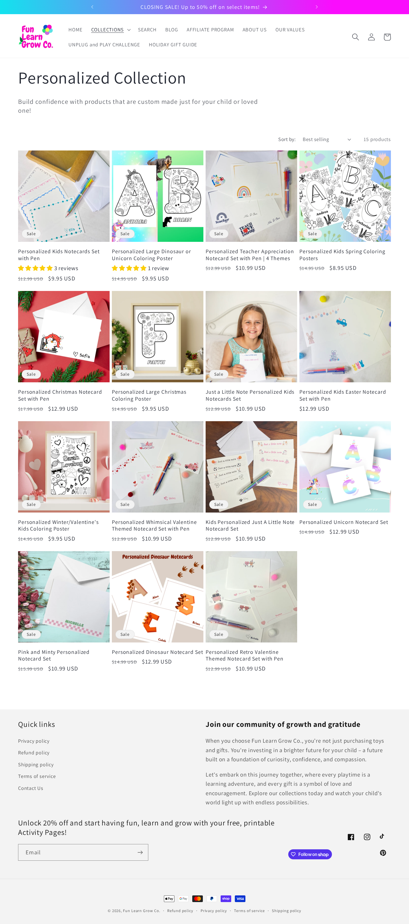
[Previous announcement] (92, 7)
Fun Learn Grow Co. (141, 910)
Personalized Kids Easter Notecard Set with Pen (342, 395)
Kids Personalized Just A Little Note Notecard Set (250, 525)
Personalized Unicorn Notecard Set (343, 522)
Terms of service (37, 776)
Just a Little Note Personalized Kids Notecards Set (250, 395)
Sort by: (286, 139)
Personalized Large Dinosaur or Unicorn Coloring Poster (151, 255)
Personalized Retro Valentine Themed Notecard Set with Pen (245, 655)
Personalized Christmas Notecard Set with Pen (60, 395)
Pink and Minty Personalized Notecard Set (54, 655)
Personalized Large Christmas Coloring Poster (149, 395)
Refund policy (34, 752)
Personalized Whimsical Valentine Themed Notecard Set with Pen (154, 525)
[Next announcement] (317, 7)
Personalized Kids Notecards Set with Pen (59, 255)
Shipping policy (36, 764)
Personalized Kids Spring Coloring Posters (342, 255)
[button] (110, 29)
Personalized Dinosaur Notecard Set (157, 652)
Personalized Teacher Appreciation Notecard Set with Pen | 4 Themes (250, 255)
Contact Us (30, 788)
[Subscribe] (140, 852)
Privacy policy (34, 740)
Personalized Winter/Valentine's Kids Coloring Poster (58, 525)
